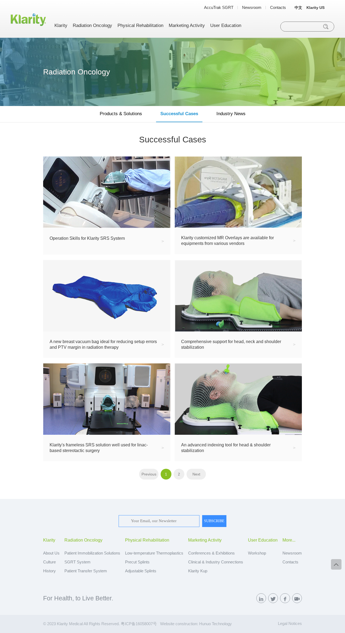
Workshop (257, 553)
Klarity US (315, 7)
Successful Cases (179, 113)
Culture (49, 562)
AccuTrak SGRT (218, 7)
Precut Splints (137, 562)
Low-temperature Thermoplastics (154, 553)
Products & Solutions (121, 113)
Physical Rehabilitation (140, 25)
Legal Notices (290, 623)
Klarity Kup (197, 571)
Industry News (231, 113)
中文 (298, 7)
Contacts (278, 7)
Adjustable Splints (140, 571)
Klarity (60, 25)
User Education (225, 25)
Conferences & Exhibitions (211, 553)
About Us (51, 553)
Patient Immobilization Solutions (92, 553)
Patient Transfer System (85, 571)
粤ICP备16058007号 (139, 624)
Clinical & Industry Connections (215, 562)
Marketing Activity (187, 25)
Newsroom (251, 7)
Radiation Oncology (92, 25)
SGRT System (77, 562)
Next (196, 474)
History (49, 571)
